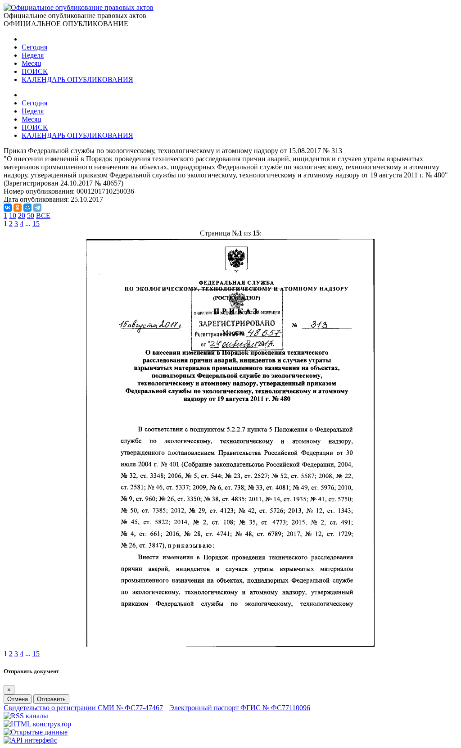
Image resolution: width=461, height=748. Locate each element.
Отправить (51, 699)
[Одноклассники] (18, 208)
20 (21, 215)
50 (30, 215)
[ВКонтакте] (8, 208)
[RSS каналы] (26, 716)
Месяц (31, 63)
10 (12, 215)
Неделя (33, 55)
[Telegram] (37, 208)
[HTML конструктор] (37, 724)
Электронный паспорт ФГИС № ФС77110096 (239, 708)
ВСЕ (43, 215)
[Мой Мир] (27, 208)
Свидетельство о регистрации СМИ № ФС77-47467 (83, 708)
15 (36, 223)
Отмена (17, 699)
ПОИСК (35, 71)
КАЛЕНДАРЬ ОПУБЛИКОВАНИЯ (77, 79)
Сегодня (34, 47)
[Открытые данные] (36, 732)
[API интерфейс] (30, 740)
